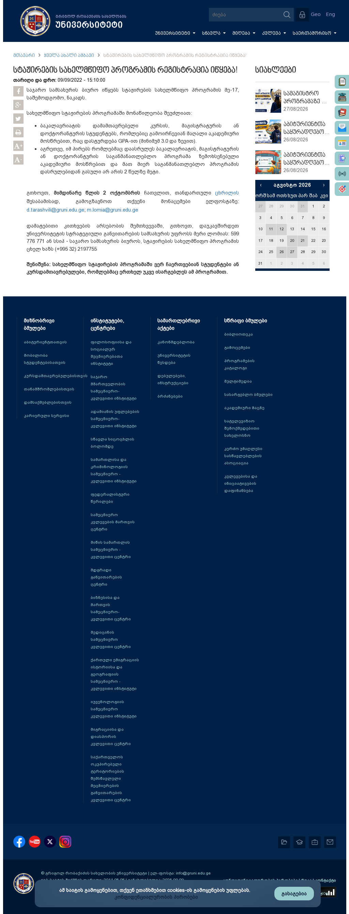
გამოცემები (237, 347)
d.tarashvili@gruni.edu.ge (55, 210)
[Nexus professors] (342, 112)
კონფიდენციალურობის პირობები (156, 897)
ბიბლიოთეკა (238, 334)
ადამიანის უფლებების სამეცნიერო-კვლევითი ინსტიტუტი (115, 418)
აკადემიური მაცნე (244, 407)
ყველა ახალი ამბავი (69, 56)
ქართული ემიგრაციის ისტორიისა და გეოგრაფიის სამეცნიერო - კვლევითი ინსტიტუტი (115, 674)
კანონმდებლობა (176, 342)
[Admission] (342, 158)
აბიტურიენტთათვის (45, 342)
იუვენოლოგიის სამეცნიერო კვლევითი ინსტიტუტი (114, 708)
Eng (330, 14)
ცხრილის (227, 193)
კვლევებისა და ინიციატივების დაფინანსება (240, 483)
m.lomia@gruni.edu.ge (112, 210)
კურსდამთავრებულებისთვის (56, 375)
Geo (316, 14)
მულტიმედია (238, 381)
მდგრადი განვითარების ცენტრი (106, 577)
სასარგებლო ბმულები (248, 394)
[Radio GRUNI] (342, 174)
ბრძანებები (170, 396)
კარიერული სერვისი (46, 415)
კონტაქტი (325, 880)
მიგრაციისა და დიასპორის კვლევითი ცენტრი (111, 736)
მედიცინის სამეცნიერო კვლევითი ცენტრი (111, 639)
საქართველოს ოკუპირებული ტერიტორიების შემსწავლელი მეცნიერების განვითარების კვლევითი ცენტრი (111, 778)
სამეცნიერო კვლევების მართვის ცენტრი (113, 521)
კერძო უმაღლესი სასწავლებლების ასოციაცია (243, 455)
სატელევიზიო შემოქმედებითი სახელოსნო (241, 428)
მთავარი (24, 56)
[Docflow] (342, 82)
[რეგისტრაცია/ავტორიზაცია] (302, 14)
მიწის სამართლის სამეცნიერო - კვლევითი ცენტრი (111, 549)
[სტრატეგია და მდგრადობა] (342, 189)
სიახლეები (275, 70)
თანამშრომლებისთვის (49, 389)
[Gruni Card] (342, 143)
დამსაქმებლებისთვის (48, 402)
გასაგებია (294, 893)
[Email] (342, 128)
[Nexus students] (342, 97)
